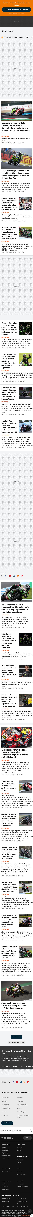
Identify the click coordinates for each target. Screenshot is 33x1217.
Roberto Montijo (10, 191)
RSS (18, 575)
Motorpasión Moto (21, 1174)
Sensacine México (22, 1201)
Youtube (9, 575)
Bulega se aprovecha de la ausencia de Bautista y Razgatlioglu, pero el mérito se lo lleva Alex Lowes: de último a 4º (15, 128)
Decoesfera (5, 1186)
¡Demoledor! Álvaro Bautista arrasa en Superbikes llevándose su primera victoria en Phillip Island (14, 753)
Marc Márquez (21, 1112)
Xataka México (6, 1198)
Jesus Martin (9, 688)
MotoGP (22, 1066)
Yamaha (19, 1108)
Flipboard (22, 575)
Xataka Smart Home (7, 1155)
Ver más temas (7, 1123)
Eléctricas (5, 1115)
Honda (4, 1112)
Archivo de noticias (17, 1042)
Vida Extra (19, 1150)
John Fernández (10, 142)
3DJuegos (19, 1147)
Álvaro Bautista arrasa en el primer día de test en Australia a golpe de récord (8, 785)
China (15, 37)
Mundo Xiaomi (5, 1158)
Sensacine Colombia (22, 1204)
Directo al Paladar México (8, 1206)
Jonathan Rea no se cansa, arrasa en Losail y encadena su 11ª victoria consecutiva (15, 1005)
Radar (26, 37)
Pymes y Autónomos (22, 1186)
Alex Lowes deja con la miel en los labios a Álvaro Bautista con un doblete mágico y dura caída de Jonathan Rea (15, 174)
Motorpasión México (22, 1206)
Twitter (1, 575)
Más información (25, 1215)
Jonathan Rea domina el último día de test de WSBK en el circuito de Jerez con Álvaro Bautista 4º (9, 887)
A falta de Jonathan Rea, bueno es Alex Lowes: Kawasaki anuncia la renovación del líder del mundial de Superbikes (8, 361)
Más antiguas (16, 1037)
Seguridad (20, 1101)
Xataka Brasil (5, 1201)
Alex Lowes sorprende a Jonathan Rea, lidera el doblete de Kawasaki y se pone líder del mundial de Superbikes (15, 608)
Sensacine (20, 1159)
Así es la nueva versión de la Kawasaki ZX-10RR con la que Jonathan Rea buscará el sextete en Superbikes (8, 640)
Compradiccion (6, 1189)
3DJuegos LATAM (21, 1198)
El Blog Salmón (21, 1184)
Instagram (14, 575)
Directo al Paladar (6, 1172)
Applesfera (5, 1153)
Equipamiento (6, 1108)
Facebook (5, 575)
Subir (26, 1138)
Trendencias (5, 1184)
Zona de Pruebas (22, 1105)
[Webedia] (7, 1139)
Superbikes (5, 136)
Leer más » (7, 140)
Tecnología (5, 1105)
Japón (21, 37)
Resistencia (5, 402)
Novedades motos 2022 (22, 1116)
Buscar (30, 1130)
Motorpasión (20, 1172)
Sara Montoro (10, 807)
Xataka (4, 1147)
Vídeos (4, 1101)
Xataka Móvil (5, 1150)
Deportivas (15, 1066)
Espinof (19, 1162)
